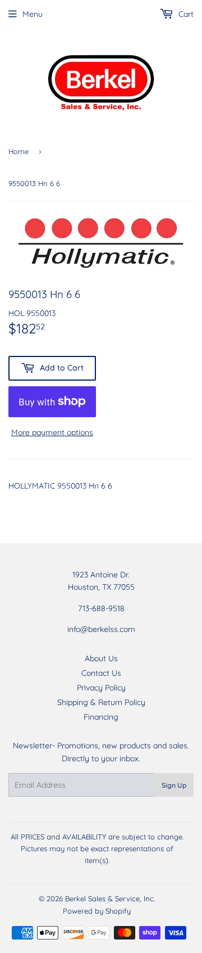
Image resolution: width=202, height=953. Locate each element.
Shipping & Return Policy (101, 702)
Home (18, 151)
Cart (185, 14)
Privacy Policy (101, 688)
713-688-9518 (101, 608)
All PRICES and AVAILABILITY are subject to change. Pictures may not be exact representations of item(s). (97, 848)
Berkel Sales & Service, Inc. (110, 898)
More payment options (52, 432)
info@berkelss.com (101, 629)
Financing (101, 717)
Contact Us (101, 673)
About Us (101, 658)
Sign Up (174, 785)
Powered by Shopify (97, 910)
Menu (32, 14)
